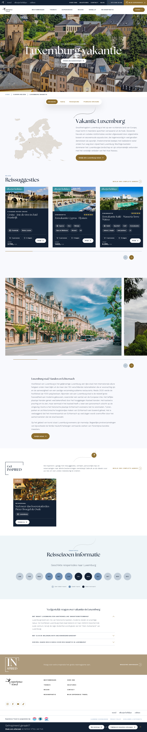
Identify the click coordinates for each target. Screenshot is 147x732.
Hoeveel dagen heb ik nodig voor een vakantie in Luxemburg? (59, 642)
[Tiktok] (23, 704)
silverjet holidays (20, 2)
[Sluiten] (140, 727)
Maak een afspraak (13, 729)
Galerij (62, 101)
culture (32, 2)
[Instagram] (7, 704)
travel (9, 2)
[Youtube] (18, 704)
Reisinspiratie (74, 101)
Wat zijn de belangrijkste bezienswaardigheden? (54, 635)
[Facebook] (13, 704)
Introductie (52, 101)
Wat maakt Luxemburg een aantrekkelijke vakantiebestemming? (60, 616)
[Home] (3, 2)
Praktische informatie (91, 101)
